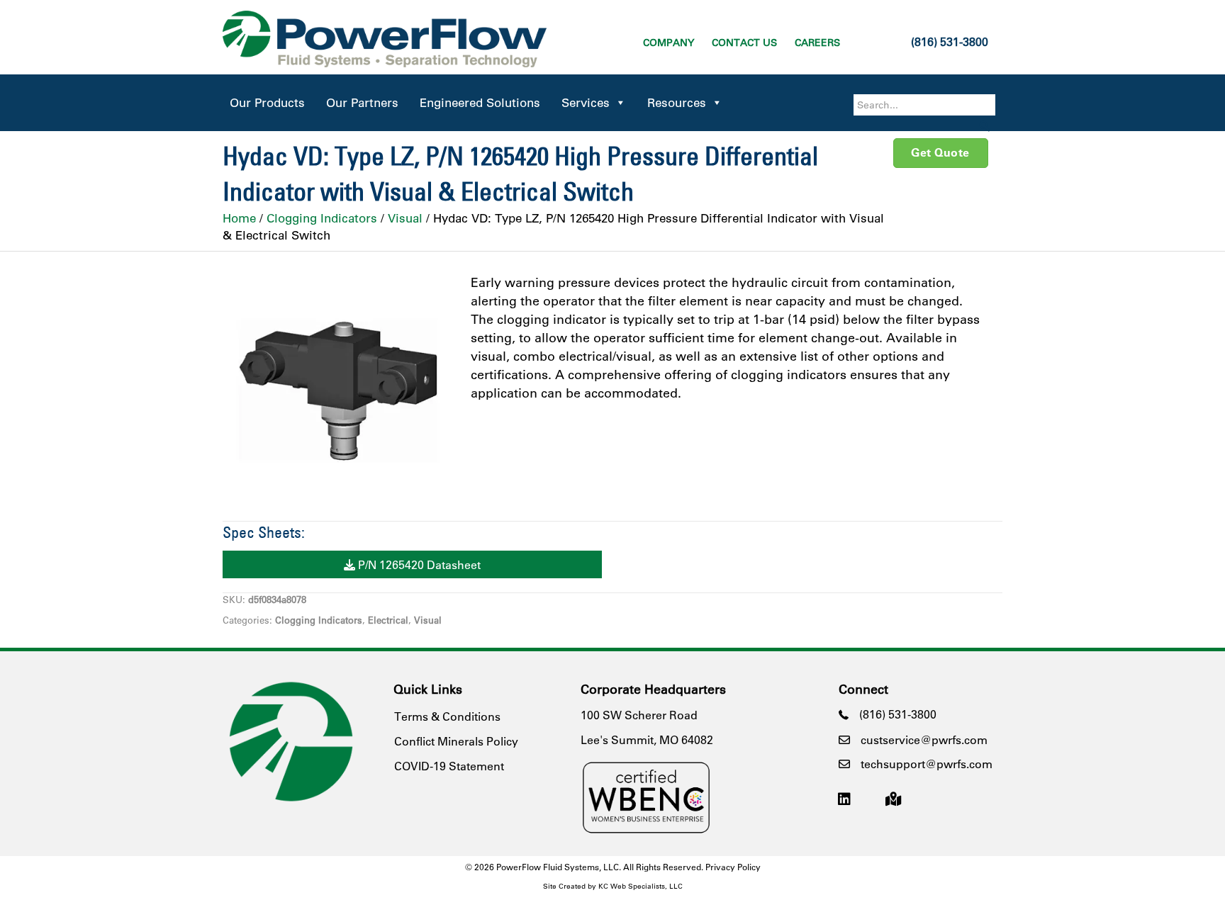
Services (585, 102)
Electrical (388, 620)
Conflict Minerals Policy (456, 740)
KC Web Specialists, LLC (640, 886)
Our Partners (362, 102)
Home (239, 217)
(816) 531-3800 (949, 41)
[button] (984, 126)
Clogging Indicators (322, 217)
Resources (676, 102)
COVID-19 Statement (449, 765)
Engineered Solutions (480, 102)
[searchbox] (924, 105)
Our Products (267, 102)
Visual (405, 217)
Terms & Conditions (447, 716)
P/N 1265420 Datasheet (418, 564)
